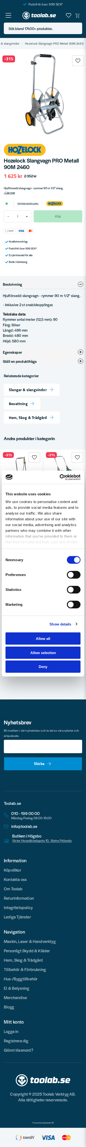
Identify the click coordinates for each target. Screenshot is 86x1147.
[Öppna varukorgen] (77, 15)
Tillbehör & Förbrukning (25, 969)
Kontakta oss (15, 879)
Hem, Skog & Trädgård (28, 417)
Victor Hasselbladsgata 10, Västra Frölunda (42, 840)
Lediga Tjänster (17, 917)
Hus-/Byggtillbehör (21, 979)
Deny (43, 667)
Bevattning (18, 403)
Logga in (11, 1031)
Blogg (9, 1007)
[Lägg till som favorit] (68, 15)
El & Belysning (16, 988)
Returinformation (19, 898)
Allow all (43, 639)
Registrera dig (16, 1041)
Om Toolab (13, 889)
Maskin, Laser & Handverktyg (30, 941)
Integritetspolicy (18, 907)
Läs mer (10, 192)
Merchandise (15, 997)
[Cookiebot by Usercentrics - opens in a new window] (61, 477)
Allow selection (43, 652)
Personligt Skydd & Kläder (27, 950)
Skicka (39, 763)
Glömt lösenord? (18, 1050)
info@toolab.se (24, 826)
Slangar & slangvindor (28, 390)
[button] (77, 28)
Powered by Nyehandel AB (43, 1123)
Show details (60, 624)
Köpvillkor (12, 870)
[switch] (74, 575)
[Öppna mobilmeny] (8, 15)
